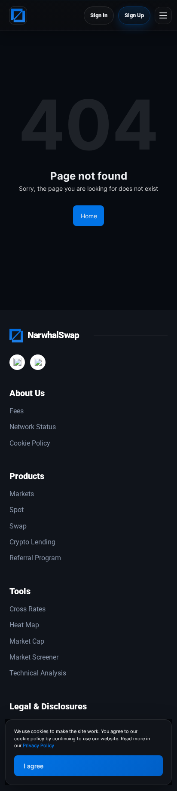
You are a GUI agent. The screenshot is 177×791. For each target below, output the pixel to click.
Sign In (98, 15)
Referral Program (35, 558)
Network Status (32, 427)
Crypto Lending (32, 542)
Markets (21, 494)
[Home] (20, 15)
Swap (18, 526)
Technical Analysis (37, 673)
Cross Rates (27, 609)
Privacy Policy (38, 745)
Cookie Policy (29, 443)
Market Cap (26, 641)
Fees (16, 411)
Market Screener (33, 657)
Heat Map (24, 625)
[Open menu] (163, 15)
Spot (16, 510)
